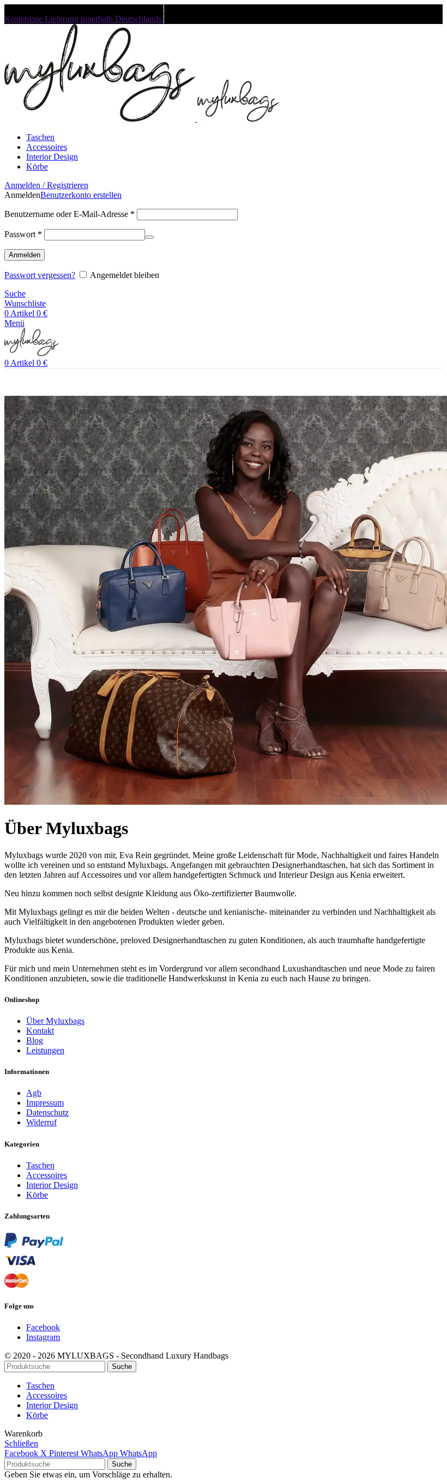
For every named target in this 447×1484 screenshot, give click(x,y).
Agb (33, 1092)
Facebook (43, 1327)
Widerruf (41, 1122)
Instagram (43, 1337)
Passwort (23, 234)
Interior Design (52, 1185)
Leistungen (45, 1050)
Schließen (21, 1443)
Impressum (45, 1102)
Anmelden (24, 255)
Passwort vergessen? (39, 275)
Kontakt (40, 1030)
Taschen (40, 1165)
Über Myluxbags (55, 1020)
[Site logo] (100, 118)
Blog (34, 1040)
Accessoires (46, 1175)
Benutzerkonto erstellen (81, 195)
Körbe (37, 1194)
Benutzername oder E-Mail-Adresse (69, 214)
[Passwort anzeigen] (149, 237)
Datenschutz (47, 1112)
